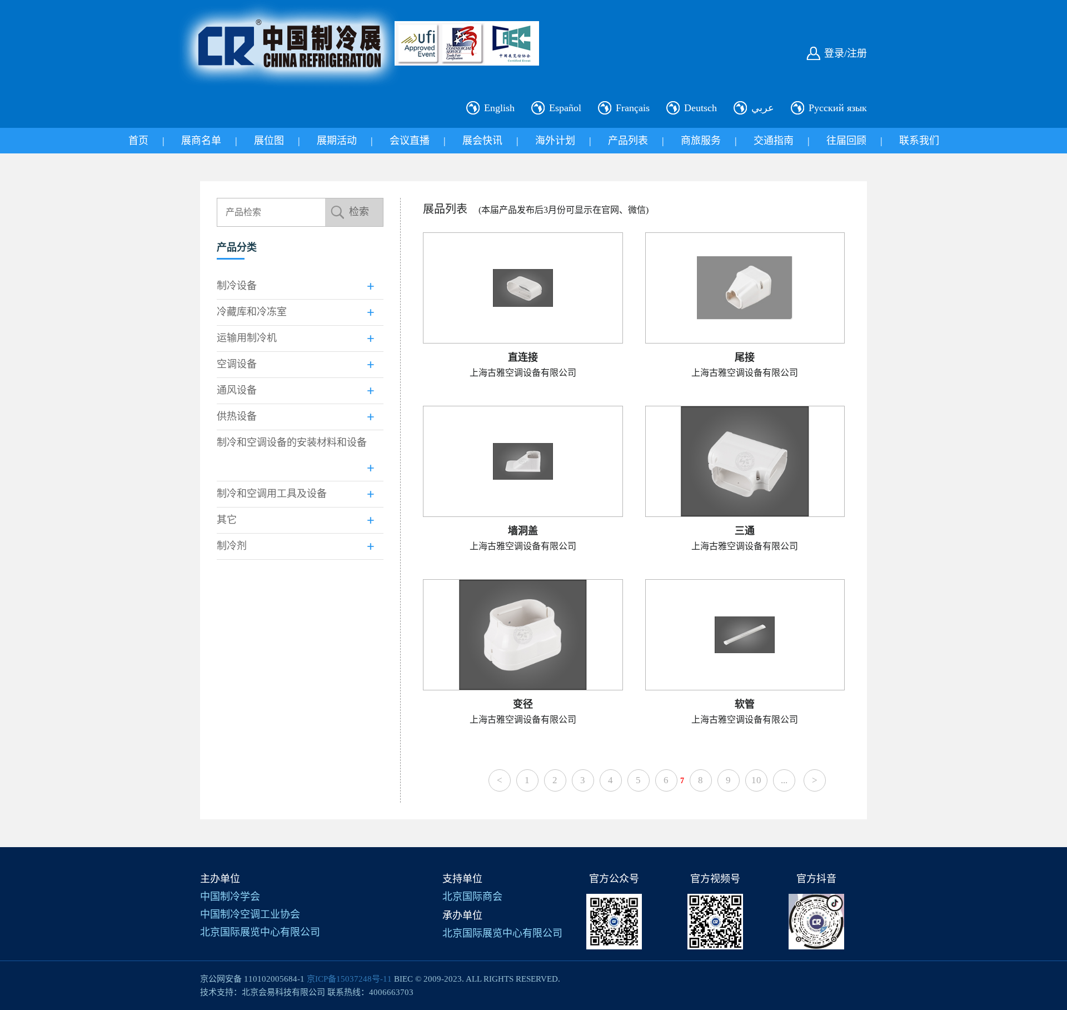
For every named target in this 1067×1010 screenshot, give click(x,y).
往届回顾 (846, 140)
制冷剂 (232, 545)
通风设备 (237, 390)
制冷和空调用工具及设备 (272, 493)
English (499, 107)
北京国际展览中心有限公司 (260, 932)
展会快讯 (482, 140)
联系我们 (919, 140)
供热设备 (237, 416)
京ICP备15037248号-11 (349, 978)
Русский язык (838, 107)
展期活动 (337, 140)
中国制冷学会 (230, 896)
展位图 (269, 140)
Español (565, 107)
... (784, 780)
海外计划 (555, 140)
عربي (762, 107)
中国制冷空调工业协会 (250, 914)
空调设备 (237, 364)
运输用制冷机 (247, 338)
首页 (138, 140)
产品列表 (628, 140)
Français (633, 107)
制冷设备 (237, 285)
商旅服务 (701, 140)
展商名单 (201, 140)
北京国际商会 (472, 896)
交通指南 (774, 140)
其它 (227, 519)
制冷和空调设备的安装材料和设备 (292, 442)
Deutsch (700, 107)
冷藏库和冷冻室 (252, 311)
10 (756, 780)
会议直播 (410, 140)
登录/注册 (845, 53)
